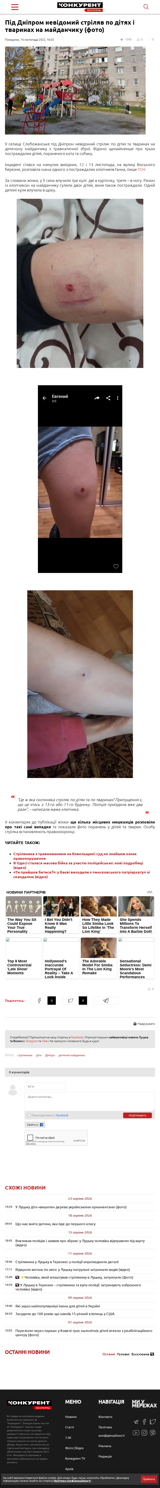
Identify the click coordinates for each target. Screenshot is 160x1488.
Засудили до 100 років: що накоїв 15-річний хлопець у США (64, 1314)
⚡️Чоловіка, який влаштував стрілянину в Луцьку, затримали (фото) (76, 1277)
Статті (69, 1427)
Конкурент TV (75, 1458)
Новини (71, 1417)
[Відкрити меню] (23, 7)
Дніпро (50, 1055)
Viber (45, 1041)
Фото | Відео (74, 1448)
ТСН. (142, 169)
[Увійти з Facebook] (41, 1124)
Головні (123, 1354)
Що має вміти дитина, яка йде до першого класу (55, 1224)
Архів (69, 1469)
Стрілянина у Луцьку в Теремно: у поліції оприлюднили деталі (67, 1262)
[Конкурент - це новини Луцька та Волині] (29, 1408)
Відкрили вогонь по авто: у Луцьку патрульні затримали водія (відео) (72, 1269)
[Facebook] (144, 1423)
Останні (108, 1354)
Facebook (77, 1037)
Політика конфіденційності (72, 1480)
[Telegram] (136, 1423)
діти (38, 1055)
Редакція (105, 1456)
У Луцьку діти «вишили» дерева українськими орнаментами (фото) (71, 1207)
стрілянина (24, 1055)
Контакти (105, 1417)
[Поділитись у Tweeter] (70, 1000)
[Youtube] (136, 1435)
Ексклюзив (140, 1354)
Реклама (105, 1446)
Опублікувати (137, 1115)
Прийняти (149, 1479)
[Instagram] (144, 1434)
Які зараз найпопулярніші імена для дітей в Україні (57, 1306)
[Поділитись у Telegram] (105, 1000)
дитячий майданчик (72, 1055)
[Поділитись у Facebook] (39, 1000)
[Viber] (153, 1434)
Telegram (31, 1041)
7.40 (68, 1437)
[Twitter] (153, 1423)
